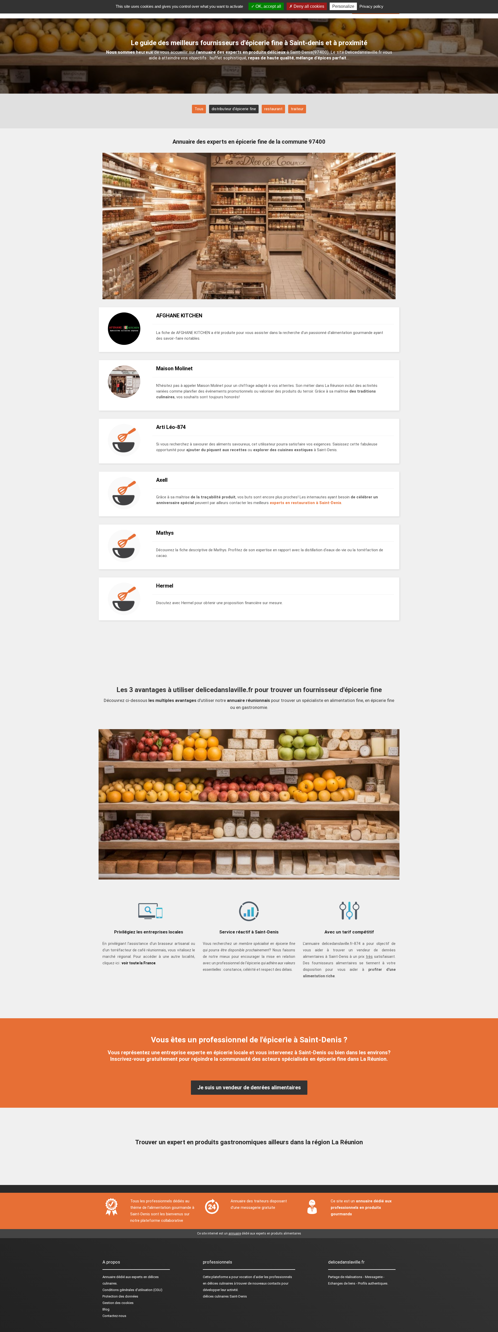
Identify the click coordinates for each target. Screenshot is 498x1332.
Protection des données (120, 1296)
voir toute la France (138, 963)
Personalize (343, 6)
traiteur (297, 109)
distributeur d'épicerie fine (234, 109)
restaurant (273, 109)
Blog (105, 1309)
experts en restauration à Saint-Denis (305, 502)
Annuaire (108, 1277)
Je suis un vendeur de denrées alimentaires (249, 1087)
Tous (199, 109)
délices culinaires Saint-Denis (225, 1296)
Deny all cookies (308, 6)
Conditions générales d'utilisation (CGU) (132, 1290)
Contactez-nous (114, 1316)
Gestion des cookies (118, 1303)
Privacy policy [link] (371, 6)
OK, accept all (267, 6)
